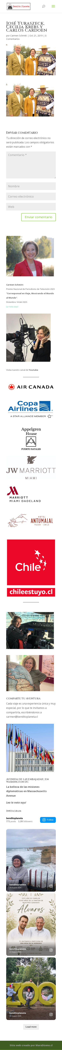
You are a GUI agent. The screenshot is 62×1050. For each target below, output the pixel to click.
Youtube (33, 369)
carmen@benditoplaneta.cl (22, 716)
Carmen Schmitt (18, 35)
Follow (50, 819)
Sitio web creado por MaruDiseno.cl (31, 1045)
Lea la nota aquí (16, 802)
